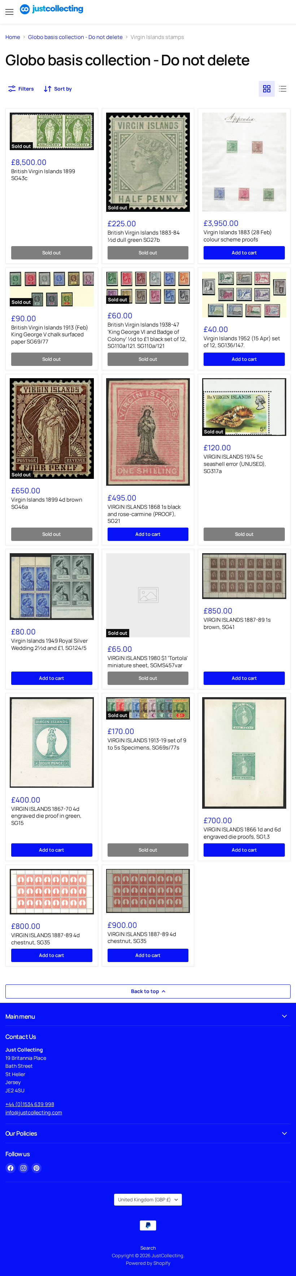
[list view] (283, 89)
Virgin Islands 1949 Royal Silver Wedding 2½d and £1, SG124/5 (49, 644)
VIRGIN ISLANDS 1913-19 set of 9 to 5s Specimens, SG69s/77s (147, 744)
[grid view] (267, 89)
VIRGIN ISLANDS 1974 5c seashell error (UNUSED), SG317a (235, 464)
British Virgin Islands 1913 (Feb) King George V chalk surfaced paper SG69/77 (49, 334)
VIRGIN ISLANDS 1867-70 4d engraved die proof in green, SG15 (46, 816)
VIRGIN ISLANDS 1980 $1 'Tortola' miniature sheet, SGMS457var (148, 661)
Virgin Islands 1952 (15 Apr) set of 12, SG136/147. (242, 342)
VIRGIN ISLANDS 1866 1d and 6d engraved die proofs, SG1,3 (242, 833)
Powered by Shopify (148, 1263)
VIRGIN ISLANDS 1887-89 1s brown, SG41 (237, 623)
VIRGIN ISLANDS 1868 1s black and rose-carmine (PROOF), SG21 (144, 514)
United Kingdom (144, 1199)
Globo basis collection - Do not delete (75, 37)
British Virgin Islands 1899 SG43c (43, 174)
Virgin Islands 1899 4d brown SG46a (46, 503)
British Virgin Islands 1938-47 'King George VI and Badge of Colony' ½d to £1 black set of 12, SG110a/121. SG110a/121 (147, 335)
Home (12, 37)
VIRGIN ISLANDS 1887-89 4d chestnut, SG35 (45, 938)
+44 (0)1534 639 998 (29, 1104)
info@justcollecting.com (33, 1112)
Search (148, 1248)
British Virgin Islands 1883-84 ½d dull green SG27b (144, 236)
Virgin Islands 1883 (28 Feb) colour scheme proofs (238, 235)
